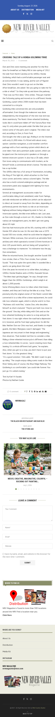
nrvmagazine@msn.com (13, 668)
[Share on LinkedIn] (37, 391)
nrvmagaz (20, 401)
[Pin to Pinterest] (34, 391)
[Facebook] (23, 14)
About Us (15, 10)
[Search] (52, 41)
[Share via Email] (46, 391)
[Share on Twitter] (32, 391)
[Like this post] (27, 391)
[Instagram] (31, 14)
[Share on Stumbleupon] (43, 391)
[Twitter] (27, 14)
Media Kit (40, 10)
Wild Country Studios (38, 708)
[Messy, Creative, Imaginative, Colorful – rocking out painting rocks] (27, 459)
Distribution (28, 10)
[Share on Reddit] (40, 391)
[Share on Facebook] (29, 391)
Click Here (7, 615)
